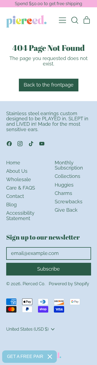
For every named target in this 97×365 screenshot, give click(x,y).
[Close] (50, 356)
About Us (16, 171)
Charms (63, 193)
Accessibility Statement (20, 215)
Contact (15, 196)
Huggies (64, 185)
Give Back (66, 210)
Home (13, 162)
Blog (11, 204)
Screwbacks (68, 201)
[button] (74, 20)
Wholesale (18, 179)
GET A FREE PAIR (25, 356)
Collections (67, 176)
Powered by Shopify (69, 283)
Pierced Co (33, 283)
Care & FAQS (20, 188)
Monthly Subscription (69, 165)
